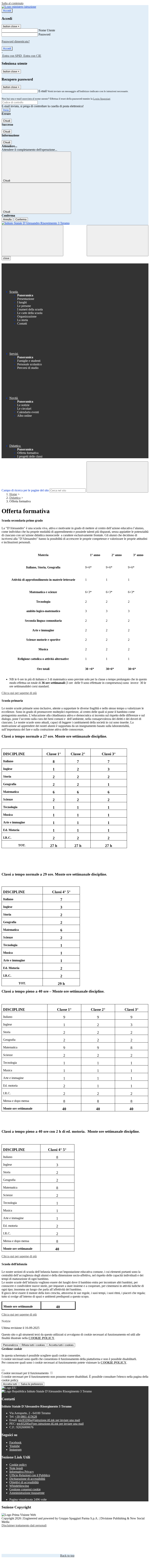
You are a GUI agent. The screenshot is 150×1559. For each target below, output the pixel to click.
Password (44, 34)
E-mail (42, 91)
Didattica (15, 497)
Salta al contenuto (12, 3)
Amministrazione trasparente (27, 1493)
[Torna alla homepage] (75, 223)
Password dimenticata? (16, 41)
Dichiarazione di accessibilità (27, 1478)
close (6, 258)
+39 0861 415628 (26, 1416)
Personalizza (10, 1345)
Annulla (7, 219)
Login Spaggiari (101, 98)
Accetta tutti (61, 1345)
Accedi (7, 10)
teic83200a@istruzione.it (49, 1420)
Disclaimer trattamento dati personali (24, 1525)
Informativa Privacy (21, 1471)
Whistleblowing (19, 1485)
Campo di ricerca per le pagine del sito (25, 490)
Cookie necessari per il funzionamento (25, 1373)
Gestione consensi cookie (25, 1489)
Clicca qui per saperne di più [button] (19, 693)
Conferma (20, 219)
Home (13, 494)
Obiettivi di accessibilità (24, 1482)
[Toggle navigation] (32, 240)
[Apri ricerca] (117, 240)
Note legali (16, 1468)
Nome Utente (46, 30)
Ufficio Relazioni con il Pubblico (29, 1475)
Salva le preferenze (32, 1384)
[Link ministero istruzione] (19, 6)
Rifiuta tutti (33, 1345)
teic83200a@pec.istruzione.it (50, 1423)
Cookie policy (18, 1464)
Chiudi (6, 120)
